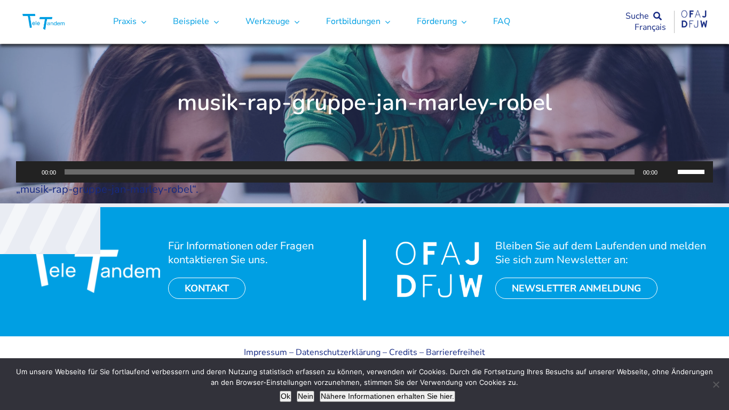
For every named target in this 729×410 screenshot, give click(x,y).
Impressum (265, 352)
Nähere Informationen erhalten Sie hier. (387, 396)
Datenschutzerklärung (338, 352)
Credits (403, 352)
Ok (285, 396)
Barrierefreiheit (455, 352)
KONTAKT (207, 288)
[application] (364, 172)
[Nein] (715, 384)
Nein (305, 396)
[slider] (693, 170)
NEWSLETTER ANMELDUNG (576, 288)
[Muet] (669, 172)
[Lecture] (30, 172)
